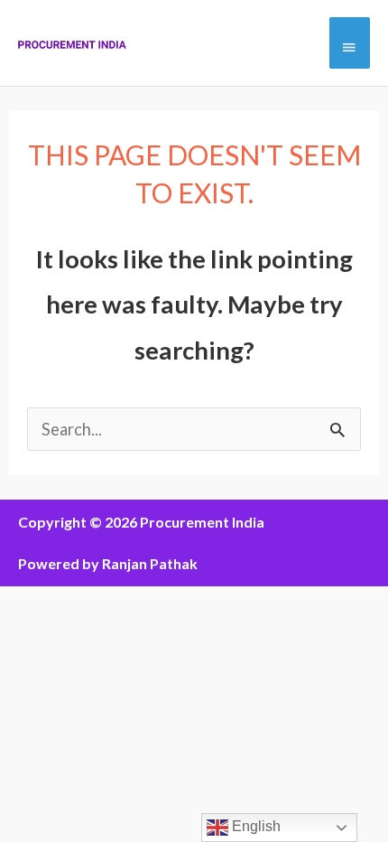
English (254, 826)
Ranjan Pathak (150, 563)
